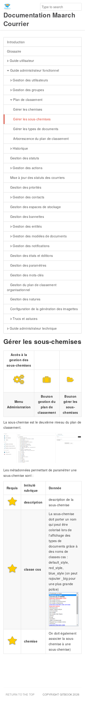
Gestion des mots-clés (26, 275)
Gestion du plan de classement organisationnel (31, 287)
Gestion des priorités (25, 187)
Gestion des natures (24, 299)
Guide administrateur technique (33, 328)
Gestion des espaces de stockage (35, 206)
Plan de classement (27, 99)
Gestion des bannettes (26, 216)
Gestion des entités (27, 226)
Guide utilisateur (21, 60)
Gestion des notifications (31, 245)
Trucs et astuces (24, 318)
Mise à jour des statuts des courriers (37, 177)
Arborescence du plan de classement (40, 138)
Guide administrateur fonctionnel (34, 70)
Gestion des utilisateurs (30, 80)
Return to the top (20, 694)
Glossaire (14, 51)
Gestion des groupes (28, 90)
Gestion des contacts (28, 197)
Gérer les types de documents (35, 129)
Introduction (16, 42)
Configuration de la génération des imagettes (43, 309)
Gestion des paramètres (27, 265)
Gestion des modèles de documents (39, 236)
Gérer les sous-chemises (31, 119)
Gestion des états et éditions (31, 255)
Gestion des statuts (24, 158)
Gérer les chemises (27, 109)
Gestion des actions (27, 168)
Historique (20, 148)
